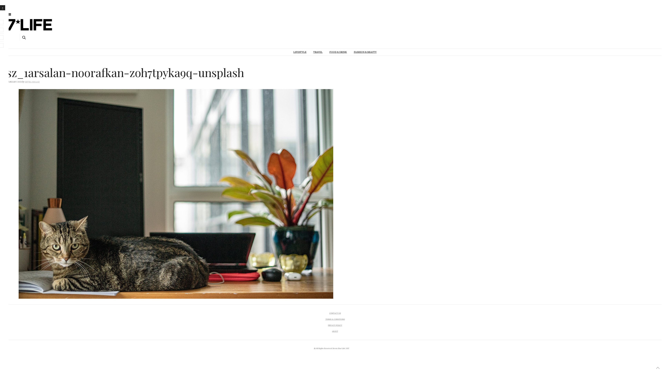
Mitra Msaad (32, 81)
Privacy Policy (335, 325)
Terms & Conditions (335, 319)
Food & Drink (338, 52)
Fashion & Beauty (365, 52)
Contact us (335, 313)
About (335, 331)
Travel (318, 52)
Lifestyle (299, 52)
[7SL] (27, 14)
